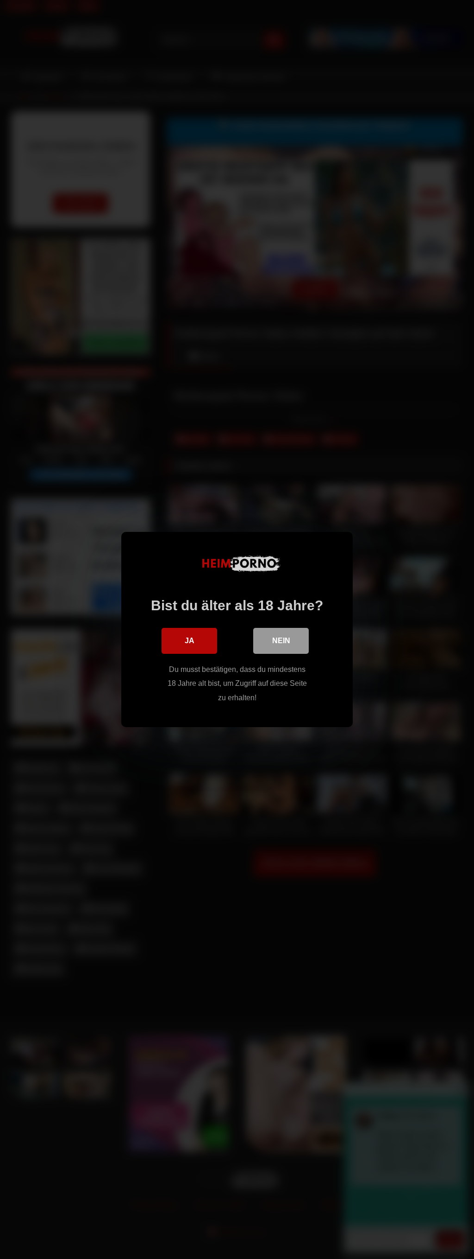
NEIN (281, 641)
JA (189, 641)
